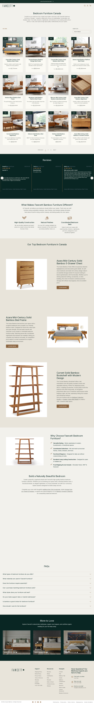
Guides (60, 677)
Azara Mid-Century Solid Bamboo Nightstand (81, 98)
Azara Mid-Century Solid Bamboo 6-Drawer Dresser (81, 134)
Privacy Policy (38, 675)
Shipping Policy (38, 671)
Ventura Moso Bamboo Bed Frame (13, 98)
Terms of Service (39, 677)
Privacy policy (63, 702)
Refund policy (56, 702)
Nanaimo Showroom (63, 693)
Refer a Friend (50, 682)
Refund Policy (38, 673)
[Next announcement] (90, 1)
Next (54, 149)
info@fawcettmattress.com (80, 687)
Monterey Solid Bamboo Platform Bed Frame (35, 98)
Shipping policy (79, 702)
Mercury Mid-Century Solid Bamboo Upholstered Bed (58, 98)
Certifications (50, 675)
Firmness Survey (51, 684)
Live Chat (76, 678)
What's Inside (62, 687)
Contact (61, 671)
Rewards (49, 679)
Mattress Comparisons (62, 680)
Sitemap (49, 686)
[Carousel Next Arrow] (92, 178)
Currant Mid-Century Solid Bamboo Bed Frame (58, 60)
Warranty (37, 679)
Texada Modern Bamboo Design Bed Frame (35, 60)
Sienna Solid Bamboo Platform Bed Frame (81, 60)
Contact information (88, 702)
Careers (61, 683)
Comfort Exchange (37, 682)
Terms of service (71, 702)
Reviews (49, 671)
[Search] (84, 5)
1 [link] (45, 149)
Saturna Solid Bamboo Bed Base (35, 134)
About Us (61, 685)
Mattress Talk (62, 675)
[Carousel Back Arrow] (2, 178)
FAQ (48, 677)
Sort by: (76, 28)
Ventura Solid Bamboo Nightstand (58, 134)
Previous (40, 149)
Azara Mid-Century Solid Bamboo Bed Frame (13, 60)
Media (48, 673)
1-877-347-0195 (38, 685)
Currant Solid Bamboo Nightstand (13, 134)
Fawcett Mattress (9, 701)
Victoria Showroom (61, 690)
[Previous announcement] (3, 1)
